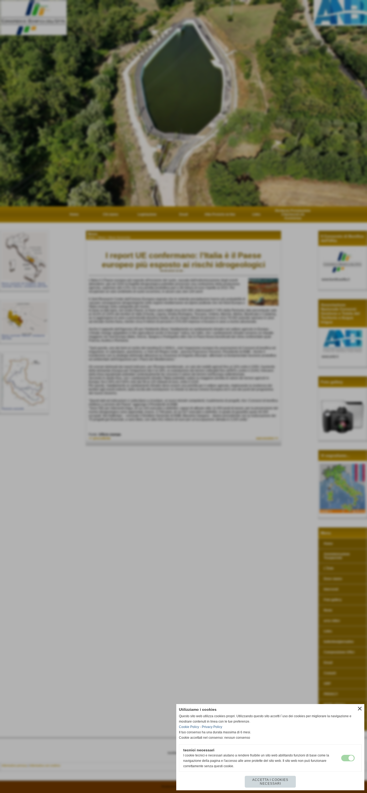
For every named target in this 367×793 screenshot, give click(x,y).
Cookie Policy (189, 727)
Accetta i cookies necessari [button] (270, 781)
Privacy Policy (212, 727)
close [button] (360, 708)
